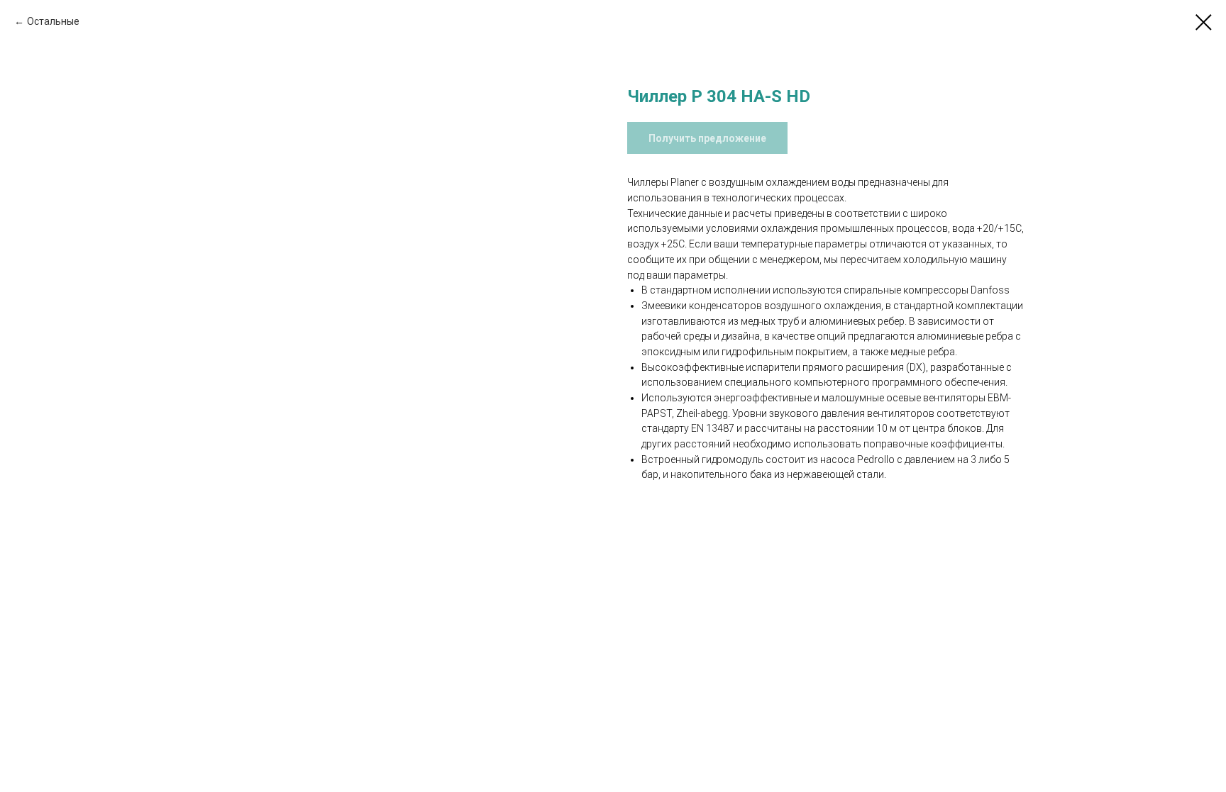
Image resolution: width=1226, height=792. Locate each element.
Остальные (53, 21)
